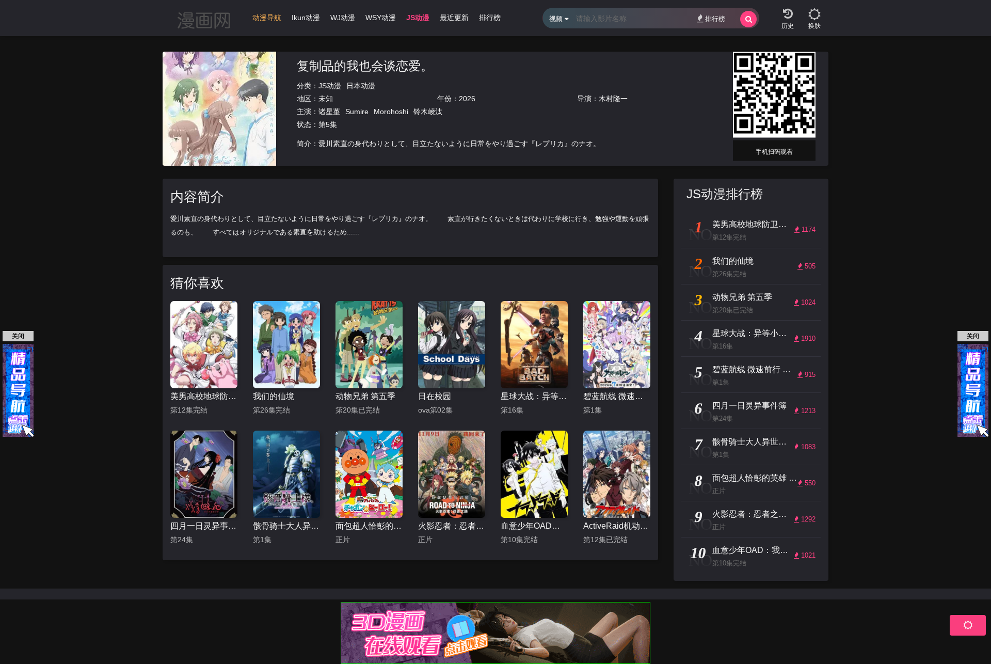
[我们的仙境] (286, 344)
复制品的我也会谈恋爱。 (365, 66)
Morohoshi (391, 111)
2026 (467, 98)
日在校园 (434, 396)
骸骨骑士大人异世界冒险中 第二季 (286, 525)
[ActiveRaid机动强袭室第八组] (616, 474)
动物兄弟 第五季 (365, 396)
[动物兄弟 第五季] (369, 344)
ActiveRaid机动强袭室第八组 (616, 525)
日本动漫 (360, 86)
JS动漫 (329, 86)
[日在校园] (451, 344)
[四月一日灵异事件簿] (203, 474)
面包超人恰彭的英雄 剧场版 (369, 525)
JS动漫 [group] (417, 17)
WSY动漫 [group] (380, 17)
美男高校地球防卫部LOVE (203, 396)
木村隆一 (613, 98)
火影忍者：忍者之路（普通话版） (451, 525)
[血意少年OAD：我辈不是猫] (534, 474)
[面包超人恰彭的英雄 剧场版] (369, 474)
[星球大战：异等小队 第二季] (534, 344)
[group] (266, 20)
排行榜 (715, 19)
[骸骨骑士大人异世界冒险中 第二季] (286, 474)
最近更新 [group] (454, 17)
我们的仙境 (273, 396)
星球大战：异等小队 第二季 (534, 396)
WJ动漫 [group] (342, 17)
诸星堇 (329, 111)
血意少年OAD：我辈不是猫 (534, 525)
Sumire (357, 111)
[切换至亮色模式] (814, 10)
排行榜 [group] (490, 17)
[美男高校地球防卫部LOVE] (203, 344)
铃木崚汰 (427, 111)
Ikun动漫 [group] (306, 17)
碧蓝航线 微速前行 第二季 (616, 396)
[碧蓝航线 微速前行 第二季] (616, 344)
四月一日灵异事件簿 (203, 525)
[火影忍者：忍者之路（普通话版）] (451, 474)
